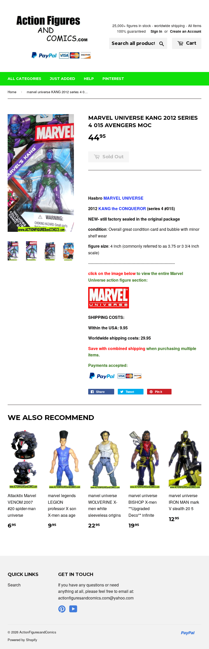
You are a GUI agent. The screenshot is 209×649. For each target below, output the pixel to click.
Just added (62, 78)
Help (89, 78)
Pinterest (113, 78)
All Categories (24, 78)
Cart (190, 43)
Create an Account (185, 31)
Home (12, 91)
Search (14, 585)
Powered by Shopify (22, 639)
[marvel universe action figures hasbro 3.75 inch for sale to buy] (108, 307)
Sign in (156, 31)
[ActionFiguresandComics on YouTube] (73, 610)
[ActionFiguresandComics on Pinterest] (62, 610)
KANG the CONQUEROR (121, 208)
